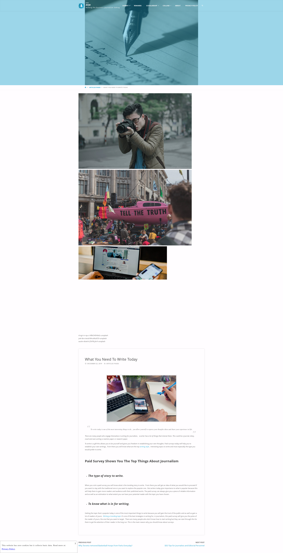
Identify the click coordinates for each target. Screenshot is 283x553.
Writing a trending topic (112, 516)
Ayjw (88, 5)
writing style (144, 446)
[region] (141, 218)
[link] (202, 5)
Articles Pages (94, 87)
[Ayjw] (81, 6)
